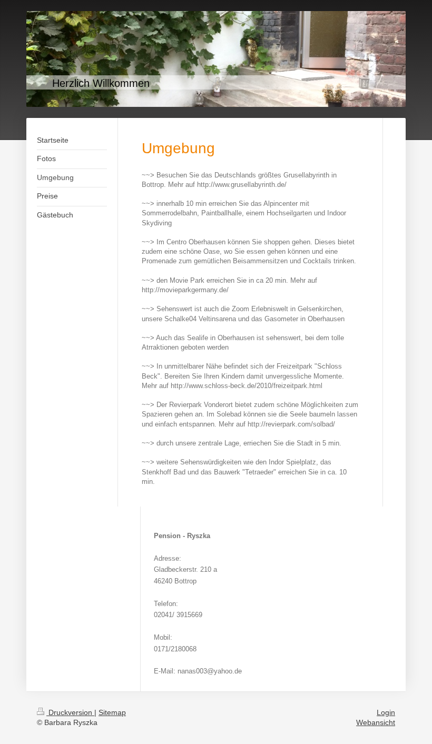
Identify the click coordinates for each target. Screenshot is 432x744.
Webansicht (375, 722)
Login (386, 712)
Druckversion (70, 712)
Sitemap (112, 712)
